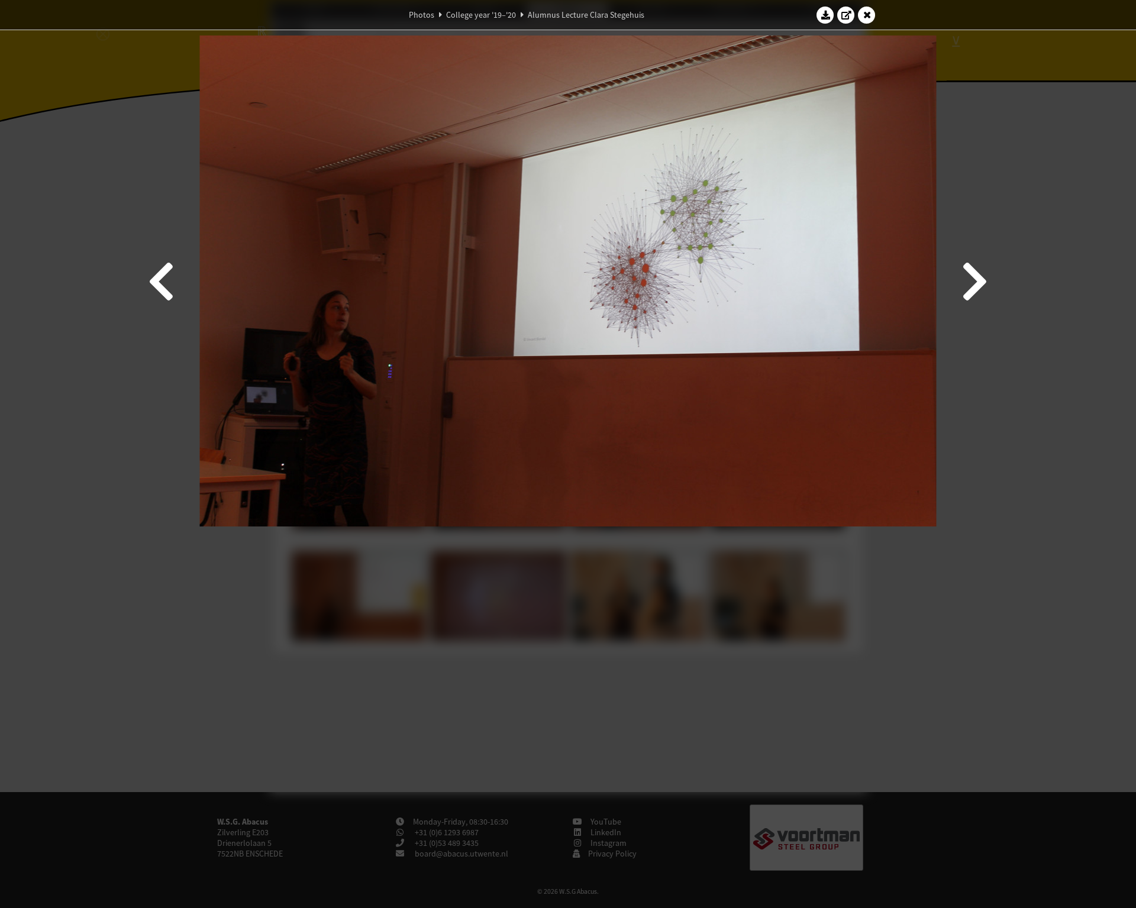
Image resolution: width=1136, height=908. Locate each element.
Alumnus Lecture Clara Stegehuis (586, 14)
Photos (421, 14)
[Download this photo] (825, 15)
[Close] (867, 15)
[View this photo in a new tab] (846, 15)
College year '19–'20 (481, 14)
